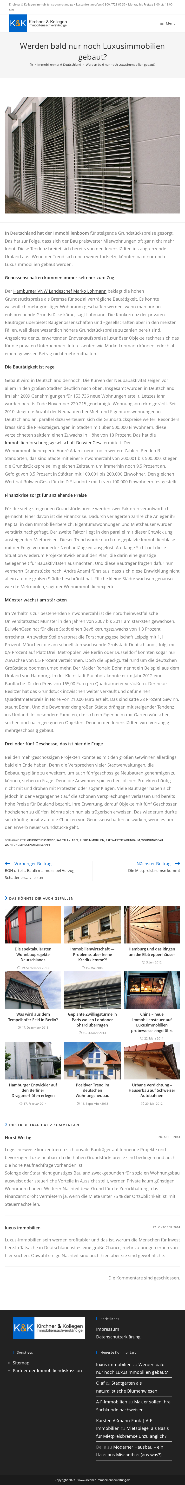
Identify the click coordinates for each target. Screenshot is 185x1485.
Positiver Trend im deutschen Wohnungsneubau (92, 1090)
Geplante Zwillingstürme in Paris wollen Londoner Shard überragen (92, 1020)
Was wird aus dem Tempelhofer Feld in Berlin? (33, 1017)
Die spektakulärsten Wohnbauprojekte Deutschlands (33, 954)
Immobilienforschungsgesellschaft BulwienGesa (54, 443)
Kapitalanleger (67, 840)
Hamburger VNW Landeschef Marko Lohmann (59, 291)
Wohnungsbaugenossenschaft (27, 844)
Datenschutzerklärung (118, 1337)
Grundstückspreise (41, 840)
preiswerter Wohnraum (123, 840)
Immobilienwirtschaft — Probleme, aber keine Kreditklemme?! (92, 954)
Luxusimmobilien (92, 840)
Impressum (107, 1329)
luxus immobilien (22, 1228)
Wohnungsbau (152, 840)
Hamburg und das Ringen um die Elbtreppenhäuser (152, 951)
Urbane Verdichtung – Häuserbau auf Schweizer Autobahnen (152, 1090)
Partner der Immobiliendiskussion (47, 1370)
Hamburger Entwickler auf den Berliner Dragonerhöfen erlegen (33, 1090)
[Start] (31, 64)
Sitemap (21, 1363)
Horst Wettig (18, 1137)
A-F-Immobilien (111, 1402)
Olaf (100, 1383)
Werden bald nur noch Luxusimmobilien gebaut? (121, 64)
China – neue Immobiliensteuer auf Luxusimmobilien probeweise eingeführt (152, 1022)
